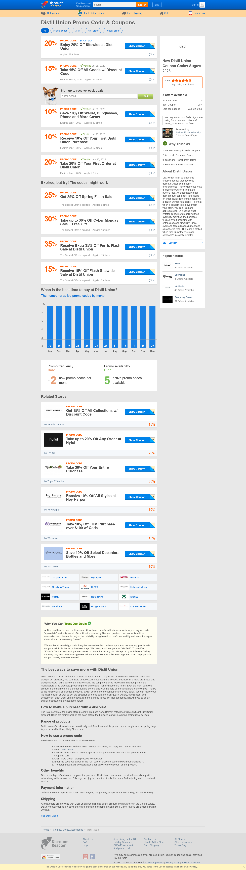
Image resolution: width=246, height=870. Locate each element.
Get (146, 96)
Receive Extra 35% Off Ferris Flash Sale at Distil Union (90, 247)
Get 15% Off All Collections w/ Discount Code (91, 412)
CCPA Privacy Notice (124, 845)
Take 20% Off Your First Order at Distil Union (88, 165)
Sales (167, 13)
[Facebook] (93, 856)
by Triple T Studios (54, 481)
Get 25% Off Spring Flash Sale (86, 197)
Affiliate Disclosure (190, 862)
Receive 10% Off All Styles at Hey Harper (91, 498)
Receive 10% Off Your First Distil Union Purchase (88, 140)
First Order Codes (94, 13)
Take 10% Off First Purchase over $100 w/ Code (90, 526)
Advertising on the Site (125, 839)
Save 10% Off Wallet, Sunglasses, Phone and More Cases (89, 115)
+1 (154, 54)
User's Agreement (155, 862)
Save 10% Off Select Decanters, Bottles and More (93, 554)
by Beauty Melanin (54, 424)
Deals (77, 30)
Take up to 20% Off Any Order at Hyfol (93, 441)
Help (85, 845)
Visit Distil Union (49, 815)
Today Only (180, 845)
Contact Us (150, 839)
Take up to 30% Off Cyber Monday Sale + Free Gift (89, 222)
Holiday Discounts (122, 842)
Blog (157, 4)
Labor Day (199, 13)
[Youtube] (86, 856)
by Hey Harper (52, 509)
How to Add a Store (154, 842)
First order (93, 30)
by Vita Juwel (51, 566)
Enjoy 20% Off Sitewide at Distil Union (87, 46)
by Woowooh (51, 538)
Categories (53, 13)
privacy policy (190, 866)
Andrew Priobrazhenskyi (188, 132)
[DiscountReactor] (52, 4)
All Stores (180, 839)
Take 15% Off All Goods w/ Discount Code (91, 72)
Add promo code (122, 848)
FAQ (85, 842)
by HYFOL (49, 453)
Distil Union (67, 749)
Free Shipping (134, 13)
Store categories (183, 842)
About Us (88, 839)
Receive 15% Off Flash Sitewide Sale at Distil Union (87, 272)
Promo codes (60, 30)
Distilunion (170, 243)
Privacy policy (172, 862)
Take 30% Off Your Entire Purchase (87, 469)
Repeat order (113, 30)
